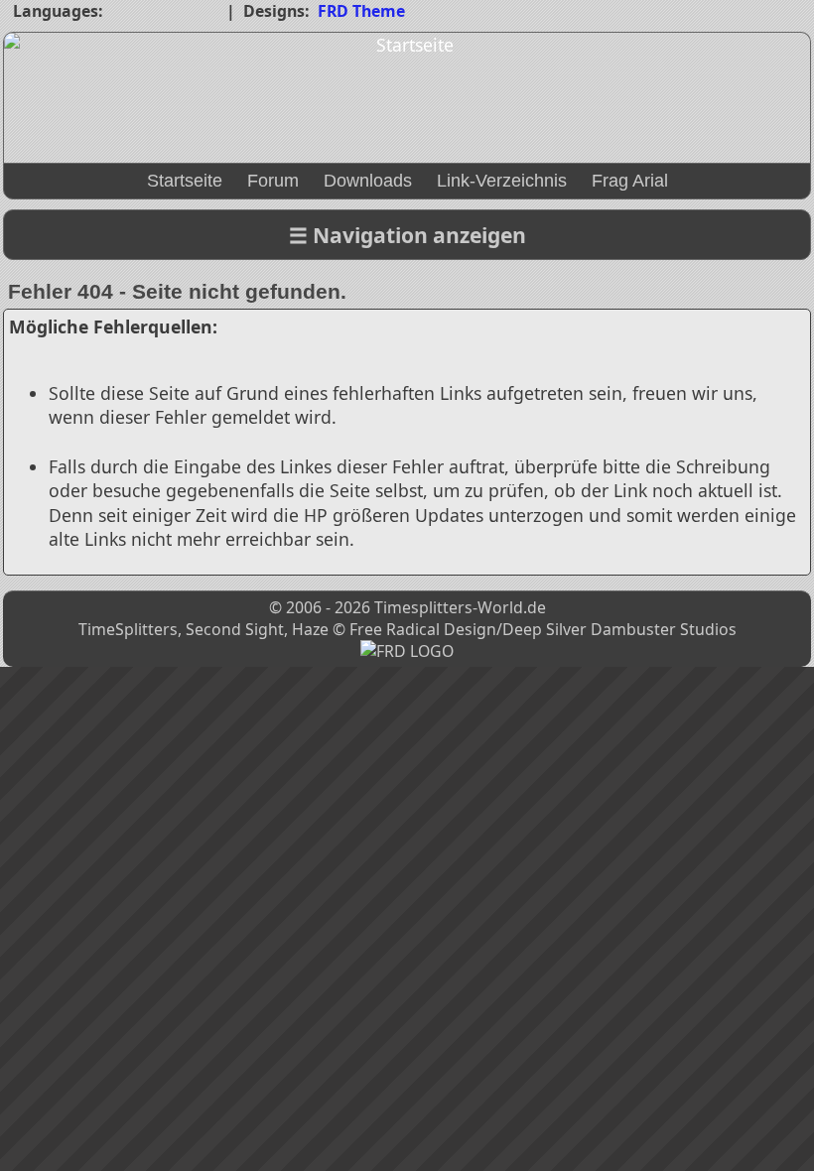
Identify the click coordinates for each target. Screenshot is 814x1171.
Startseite (184, 181)
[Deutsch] (125, 13)
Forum (273, 181)
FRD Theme (361, 11)
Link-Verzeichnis (502, 181)
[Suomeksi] (204, 13)
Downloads (368, 181)
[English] (165, 13)
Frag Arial (630, 181)
